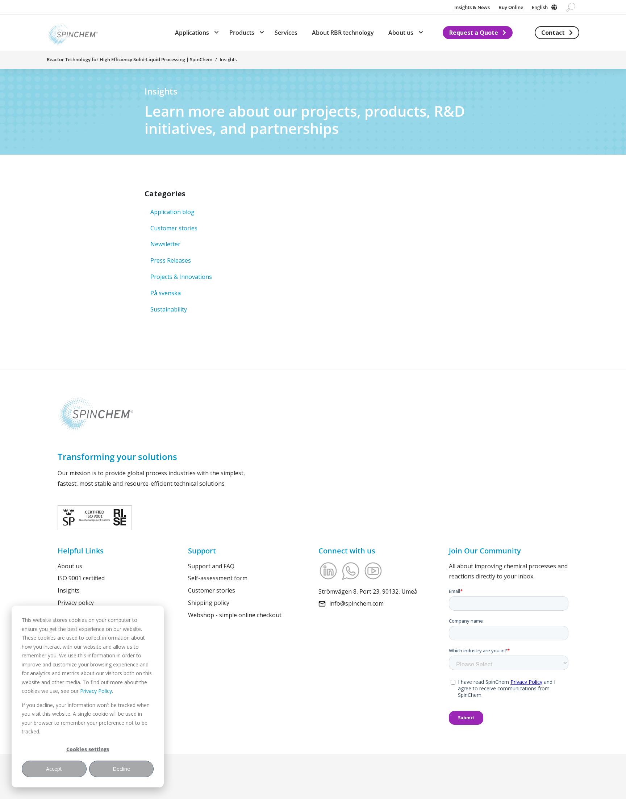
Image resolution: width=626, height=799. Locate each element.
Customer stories (173, 228)
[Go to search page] (571, 7)
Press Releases (170, 260)
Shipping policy (208, 603)
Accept (54, 768)
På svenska (165, 293)
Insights (69, 590)
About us (70, 566)
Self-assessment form (217, 578)
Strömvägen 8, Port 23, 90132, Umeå (367, 591)
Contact (553, 33)
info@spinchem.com (356, 603)
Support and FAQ (211, 566)
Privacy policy (76, 603)
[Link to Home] (72, 32)
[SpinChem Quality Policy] (95, 517)
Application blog (172, 212)
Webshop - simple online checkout (234, 615)
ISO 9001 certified (81, 578)
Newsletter (165, 244)
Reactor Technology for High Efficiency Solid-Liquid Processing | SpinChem (129, 59)
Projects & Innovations (181, 277)
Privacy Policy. (96, 690)
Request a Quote (473, 33)
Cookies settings (87, 749)
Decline (121, 768)
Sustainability (168, 309)
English (540, 7)
